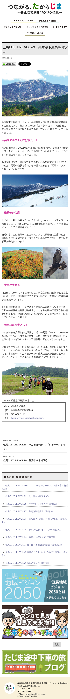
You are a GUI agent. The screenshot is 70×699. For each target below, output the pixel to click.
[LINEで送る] (9, 64)
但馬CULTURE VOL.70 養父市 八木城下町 (25, 458)
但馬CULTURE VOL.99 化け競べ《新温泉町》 (27, 496)
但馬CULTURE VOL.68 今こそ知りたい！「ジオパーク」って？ (34, 444)
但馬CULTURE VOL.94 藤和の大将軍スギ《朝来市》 (30, 537)
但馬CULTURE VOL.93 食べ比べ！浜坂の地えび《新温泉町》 (34, 544)
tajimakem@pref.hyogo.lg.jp (33, 694)
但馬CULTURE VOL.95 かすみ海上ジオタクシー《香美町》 (34, 529)
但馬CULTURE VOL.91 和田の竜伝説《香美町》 (27, 563)
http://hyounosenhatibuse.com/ (27, 417)
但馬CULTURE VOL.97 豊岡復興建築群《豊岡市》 (29, 511)
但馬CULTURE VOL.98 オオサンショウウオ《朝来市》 (31, 504)
